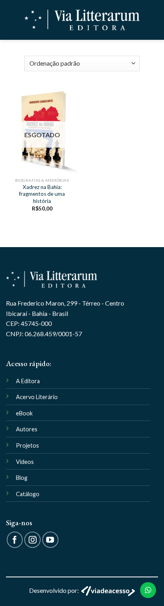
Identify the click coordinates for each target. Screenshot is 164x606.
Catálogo (27, 494)
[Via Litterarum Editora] (82, 20)
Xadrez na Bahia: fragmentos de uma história (42, 194)
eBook (24, 413)
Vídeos (25, 461)
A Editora (28, 381)
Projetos (27, 445)
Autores (26, 429)
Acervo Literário (37, 397)
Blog (21, 477)
